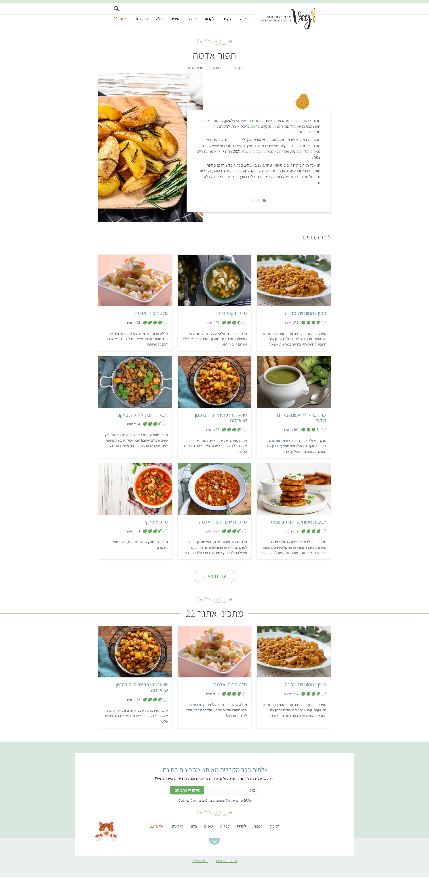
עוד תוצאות (214, 575)
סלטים (255, 126)
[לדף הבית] (288, 17)
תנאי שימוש (200, 860)
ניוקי (215, 126)
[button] (214, 841)
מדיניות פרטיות (226, 860)
